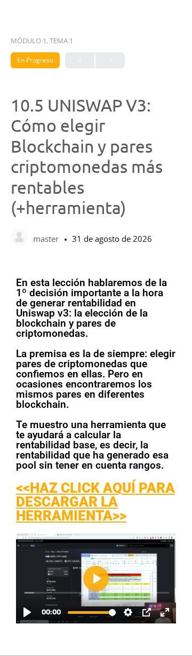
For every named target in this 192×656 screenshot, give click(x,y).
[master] (19, 238)
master (47, 238)
